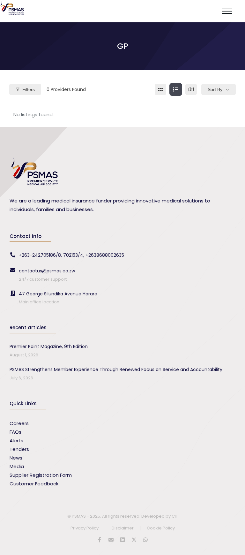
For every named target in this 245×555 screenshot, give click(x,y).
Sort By (215, 89)
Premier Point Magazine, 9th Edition (49, 346)
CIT (175, 516)
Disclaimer (123, 528)
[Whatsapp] (145, 539)
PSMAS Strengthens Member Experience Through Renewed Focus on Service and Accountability (116, 369)
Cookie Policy (161, 528)
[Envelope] (111, 539)
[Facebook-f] (99, 539)
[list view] (175, 89)
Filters (28, 89)
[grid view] (160, 89)
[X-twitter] (134, 539)
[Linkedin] (122, 539)
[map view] (191, 89)
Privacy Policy (85, 528)
